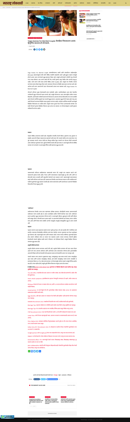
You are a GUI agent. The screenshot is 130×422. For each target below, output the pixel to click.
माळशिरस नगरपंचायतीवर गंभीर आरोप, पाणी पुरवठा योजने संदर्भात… (94, 26)
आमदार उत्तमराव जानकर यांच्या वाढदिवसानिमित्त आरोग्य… (93, 14)
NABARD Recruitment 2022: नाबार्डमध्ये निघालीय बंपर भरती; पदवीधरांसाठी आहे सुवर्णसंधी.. (51, 302)
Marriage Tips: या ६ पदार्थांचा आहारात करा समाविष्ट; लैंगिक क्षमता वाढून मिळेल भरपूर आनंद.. (50, 308)
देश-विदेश (40, 3)
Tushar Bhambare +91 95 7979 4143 (94, 419)
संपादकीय (103, 3)
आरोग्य (75, 3)
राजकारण (47, 3)
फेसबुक (56, 375)
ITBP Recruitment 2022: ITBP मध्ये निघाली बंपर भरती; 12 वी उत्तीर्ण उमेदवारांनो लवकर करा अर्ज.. (52, 312)
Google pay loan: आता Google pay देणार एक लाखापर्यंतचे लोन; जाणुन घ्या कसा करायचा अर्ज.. (51, 333)
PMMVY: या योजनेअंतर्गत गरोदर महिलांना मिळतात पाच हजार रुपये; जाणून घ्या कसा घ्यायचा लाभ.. (51, 336)
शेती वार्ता (60, 3)
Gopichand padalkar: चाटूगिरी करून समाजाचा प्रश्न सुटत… (93, 20)
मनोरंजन (82, 3)
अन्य (109, 3)
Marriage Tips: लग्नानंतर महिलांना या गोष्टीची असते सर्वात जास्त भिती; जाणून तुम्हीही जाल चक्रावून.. (52, 305)
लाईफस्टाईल (68, 3)
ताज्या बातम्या (30, 37)
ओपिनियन (95, 3)
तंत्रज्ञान (88, 3)
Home (27, 3)
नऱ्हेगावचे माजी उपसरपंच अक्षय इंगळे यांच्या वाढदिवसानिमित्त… (94, 32)
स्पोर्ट (54, 3)
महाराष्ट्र (33, 3)
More (114, 3)
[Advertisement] (52, 61)
